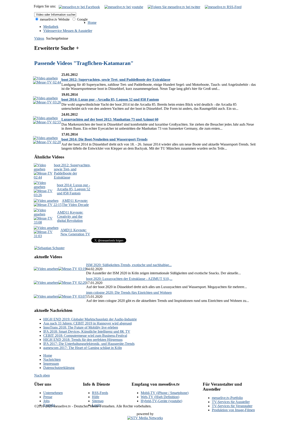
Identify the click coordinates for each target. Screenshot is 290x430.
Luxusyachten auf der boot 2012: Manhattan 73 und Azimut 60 (109, 119)
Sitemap (98, 401)
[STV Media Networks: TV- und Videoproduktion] (145, 418)
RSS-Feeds (100, 393)
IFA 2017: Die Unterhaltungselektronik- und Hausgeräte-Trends (89, 344)
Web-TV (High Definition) (160, 397)
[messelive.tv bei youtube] (123, 7)
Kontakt (49, 405)
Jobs (46, 401)
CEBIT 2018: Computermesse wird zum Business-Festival (85, 335)
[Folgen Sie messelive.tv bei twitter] (174, 7)
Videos (39, 38)
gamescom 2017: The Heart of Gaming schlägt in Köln (82, 348)
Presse (47, 397)
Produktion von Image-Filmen (233, 410)
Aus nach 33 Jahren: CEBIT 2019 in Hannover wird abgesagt (87, 323)
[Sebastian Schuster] (49, 248)
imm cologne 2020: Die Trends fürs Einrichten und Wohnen (129, 292)
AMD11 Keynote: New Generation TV (75, 232)
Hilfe (95, 397)
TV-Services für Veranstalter (232, 406)
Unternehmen (53, 393)
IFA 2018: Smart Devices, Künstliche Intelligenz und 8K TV (86, 331)
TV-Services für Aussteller (231, 402)
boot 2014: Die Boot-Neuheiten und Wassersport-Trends (104, 139)
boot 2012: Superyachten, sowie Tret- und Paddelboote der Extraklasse (115, 79)
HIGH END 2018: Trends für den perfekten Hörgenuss (83, 340)
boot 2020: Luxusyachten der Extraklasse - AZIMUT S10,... (129, 279)
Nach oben (42, 375)
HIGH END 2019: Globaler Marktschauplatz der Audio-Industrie (90, 319)
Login (96, 405)
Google (82, 19)
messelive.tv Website (54, 19)
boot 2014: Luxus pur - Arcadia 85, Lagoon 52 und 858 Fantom (110, 99)
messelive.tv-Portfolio (227, 398)
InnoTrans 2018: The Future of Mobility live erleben (80, 327)
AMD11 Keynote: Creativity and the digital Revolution (70, 216)
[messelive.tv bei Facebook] (79, 7)
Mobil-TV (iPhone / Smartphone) (164, 393)
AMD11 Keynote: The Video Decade (75, 203)
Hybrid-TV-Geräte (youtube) (161, 401)
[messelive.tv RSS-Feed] (223, 7)
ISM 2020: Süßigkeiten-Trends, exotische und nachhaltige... (129, 265)
